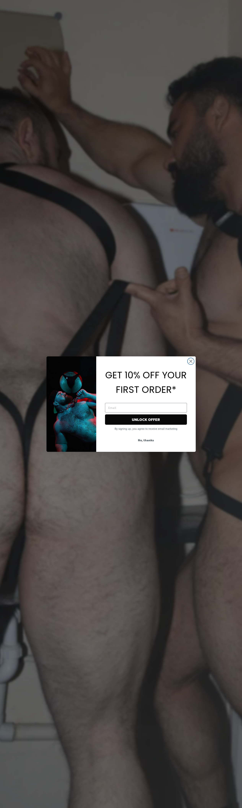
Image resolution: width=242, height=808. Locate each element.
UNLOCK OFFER (146, 419)
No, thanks (146, 440)
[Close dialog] (190, 361)
